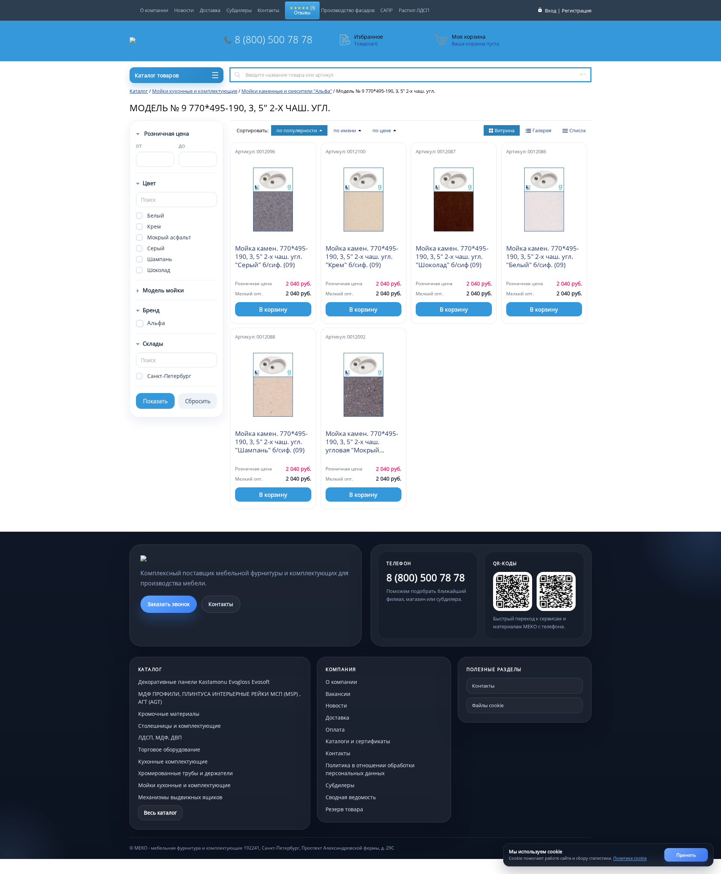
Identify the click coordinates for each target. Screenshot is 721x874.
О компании (154, 10)
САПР (386, 10)
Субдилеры (239, 10)
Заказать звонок (169, 604)
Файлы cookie (488, 705)
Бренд (151, 310)
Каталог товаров (157, 75)
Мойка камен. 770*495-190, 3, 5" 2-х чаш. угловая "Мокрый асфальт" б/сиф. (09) (362, 441)
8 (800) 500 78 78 (273, 39)
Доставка (210, 10)
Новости (184, 10)
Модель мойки (163, 290)
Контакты (268, 10)
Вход (550, 10)
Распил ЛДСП (414, 10)
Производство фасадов (347, 10)
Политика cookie (630, 858)
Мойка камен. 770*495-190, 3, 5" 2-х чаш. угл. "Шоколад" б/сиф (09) (452, 256)
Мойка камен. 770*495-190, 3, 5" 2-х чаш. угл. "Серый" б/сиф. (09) (271, 256)
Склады (153, 343)
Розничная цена (166, 133)
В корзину (273, 309)
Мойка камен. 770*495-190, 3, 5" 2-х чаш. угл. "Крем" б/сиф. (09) (362, 256)
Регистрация (576, 10)
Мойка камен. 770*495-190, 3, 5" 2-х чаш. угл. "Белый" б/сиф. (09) (542, 256)
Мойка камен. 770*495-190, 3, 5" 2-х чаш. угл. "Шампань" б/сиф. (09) (271, 441)
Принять (686, 855)
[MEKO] (181, 558)
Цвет (149, 183)
